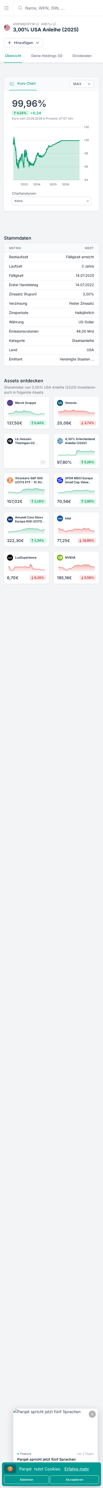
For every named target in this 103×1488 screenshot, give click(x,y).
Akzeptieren (74, 1479)
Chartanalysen (24, 193)
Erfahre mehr (76, 1468)
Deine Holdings (46, 56)
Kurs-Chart (26, 83)
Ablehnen (26, 1479)
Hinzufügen (23, 42)
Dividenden (82, 56)
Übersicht (13, 56)
